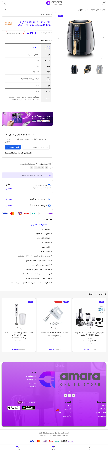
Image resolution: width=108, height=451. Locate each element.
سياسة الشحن (102, 409)
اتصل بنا (104, 405)
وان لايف (89, 337)
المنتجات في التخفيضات (64, 412)
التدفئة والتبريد (31, 383)
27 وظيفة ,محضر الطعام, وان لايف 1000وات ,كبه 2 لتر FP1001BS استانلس (89, 334)
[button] (103, 38)
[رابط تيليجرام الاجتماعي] (31, 167)
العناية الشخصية (31, 387)
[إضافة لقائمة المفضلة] (87, 328)
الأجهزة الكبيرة (31, 379)
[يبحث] (4, 3)
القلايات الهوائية (83, 9)
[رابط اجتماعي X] (42, 167)
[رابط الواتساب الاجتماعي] (35, 167)
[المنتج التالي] (3, 10)
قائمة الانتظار (67, 416)
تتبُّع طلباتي (67, 409)
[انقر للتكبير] (101, 58)
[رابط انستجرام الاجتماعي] (69, 395)
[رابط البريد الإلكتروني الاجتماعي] (39, 167)
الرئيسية (103, 9)
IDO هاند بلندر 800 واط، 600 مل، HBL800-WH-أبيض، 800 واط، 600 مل (18, 334)
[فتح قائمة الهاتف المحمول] (104, 3)
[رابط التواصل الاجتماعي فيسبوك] (46, 167)
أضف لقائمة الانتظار (13, 147)
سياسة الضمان (102, 416)
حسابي (69, 405)
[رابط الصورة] (69, 379)
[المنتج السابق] (8, 10)
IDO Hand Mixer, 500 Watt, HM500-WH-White (54, 332)
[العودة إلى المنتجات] (5, 10)
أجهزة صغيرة (95, 9)
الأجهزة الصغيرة (31, 376)
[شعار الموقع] (54, 3)
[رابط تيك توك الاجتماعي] (65, 395)
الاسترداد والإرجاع (101, 412)
